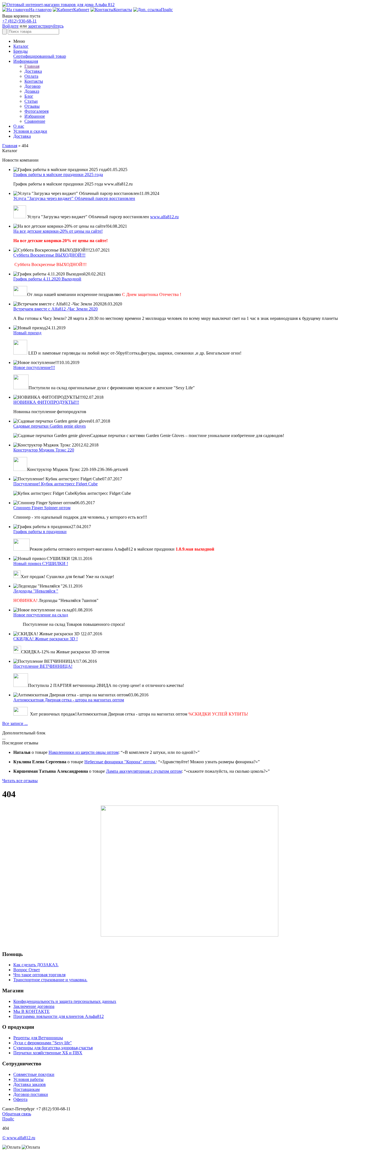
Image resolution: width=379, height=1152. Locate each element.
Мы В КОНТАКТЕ (31, 1011)
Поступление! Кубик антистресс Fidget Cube (55, 483)
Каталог (21, 46)
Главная (31, 66)
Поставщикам (26, 1089)
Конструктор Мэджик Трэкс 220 (43, 450)
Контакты (33, 81)
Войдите (10, 26)
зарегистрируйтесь (46, 26)
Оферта (20, 1099)
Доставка (33, 71)
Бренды (20, 51)
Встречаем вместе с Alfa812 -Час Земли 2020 (55, 309)
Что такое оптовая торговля (39, 974)
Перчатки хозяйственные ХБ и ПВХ (47, 1052)
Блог (28, 96)
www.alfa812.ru (164, 216)
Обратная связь (16, 1113)
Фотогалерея (36, 111)
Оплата (31, 76)
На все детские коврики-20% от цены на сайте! (58, 231)
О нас (18, 126)
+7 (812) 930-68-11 (19, 21)
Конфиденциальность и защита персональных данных (64, 1001)
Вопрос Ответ (26, 969)
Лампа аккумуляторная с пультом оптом (144, 771)
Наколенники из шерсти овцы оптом (83, 752)
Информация (25, 61)
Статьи (31, 101)
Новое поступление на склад (40, 615)
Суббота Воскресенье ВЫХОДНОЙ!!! (49, 255)
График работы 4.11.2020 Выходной (47, 279)
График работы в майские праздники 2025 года (58, 174)
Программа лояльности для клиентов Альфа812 (58, 1016)
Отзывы (32, 106)
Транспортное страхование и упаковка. (50, 979)
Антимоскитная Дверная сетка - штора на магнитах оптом (68, 699)
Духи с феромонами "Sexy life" (42, 1042)
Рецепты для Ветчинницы (38, 1037)
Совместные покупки (33, 1074)
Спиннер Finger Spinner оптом (41, 507)
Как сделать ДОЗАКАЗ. (36, 964)
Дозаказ (31, 91)
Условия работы (28, 1079)
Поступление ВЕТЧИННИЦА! (42, 666)
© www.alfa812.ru (18, 1137)
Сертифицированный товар (39, 56)
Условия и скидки (30, 131)
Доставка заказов (29, 1084)
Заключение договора (33, 1006)
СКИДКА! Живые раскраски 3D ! (45, 638)
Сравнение (34, 121)
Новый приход (27, 332)
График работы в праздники (40, 531)
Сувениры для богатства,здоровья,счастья (53, 1047)
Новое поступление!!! (34, 367)
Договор (32, 86)
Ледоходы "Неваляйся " (35, 591)
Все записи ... (15, 723)
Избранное (34, 116)
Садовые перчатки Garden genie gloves (49, 426)
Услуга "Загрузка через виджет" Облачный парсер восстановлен (74, 198)
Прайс (8, 1118)
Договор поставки (30, 1094)
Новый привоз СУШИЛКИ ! (40, 563)
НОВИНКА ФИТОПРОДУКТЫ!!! (46, 402)
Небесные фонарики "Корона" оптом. (120, 761)
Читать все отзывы (20, 780)
